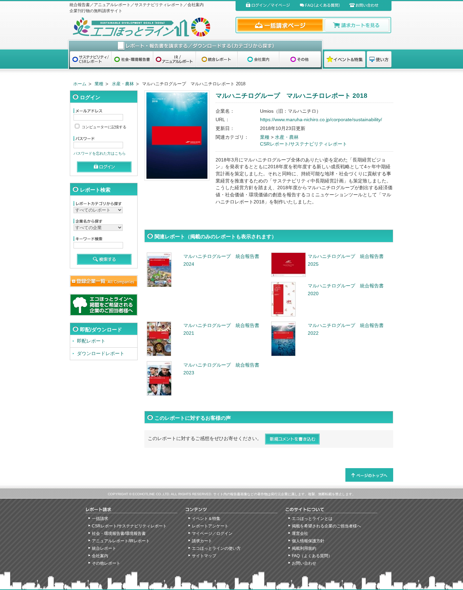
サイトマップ (204, 555)
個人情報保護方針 (308, 541)
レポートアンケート (210, 526)
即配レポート (91, 341)
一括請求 (100, 518)
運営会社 (300, 533)
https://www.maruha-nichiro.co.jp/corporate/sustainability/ (321, 119)
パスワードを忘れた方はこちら (100, 153)
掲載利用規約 (304, 548)
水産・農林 (123, 83)
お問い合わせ (304, 563)
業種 (99, 83)
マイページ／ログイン (212, 533)
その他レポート (106, 563)
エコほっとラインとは (312, 518)
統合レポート (104, 548)
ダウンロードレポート (100, 353)
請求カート (202, 541)
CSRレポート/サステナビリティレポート (303, 144)
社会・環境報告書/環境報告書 (119, 533)
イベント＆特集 (206, 518)
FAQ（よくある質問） (312, 555)
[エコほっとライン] (151, 27)
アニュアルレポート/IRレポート (121, 541)
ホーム (79, 83)
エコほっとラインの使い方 (216, 548)
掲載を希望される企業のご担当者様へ (326, 526)
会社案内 (100, 555)
